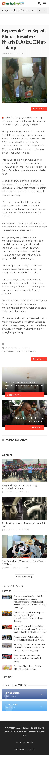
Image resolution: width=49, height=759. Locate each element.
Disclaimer (37, 728)
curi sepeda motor (23, 348)
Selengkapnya (23, 577)
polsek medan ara (29, 351)
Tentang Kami (13, 728)
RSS (24, 735)
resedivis (10, 348)
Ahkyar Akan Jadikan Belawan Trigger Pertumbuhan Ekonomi (21, 487)
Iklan (26, 728)
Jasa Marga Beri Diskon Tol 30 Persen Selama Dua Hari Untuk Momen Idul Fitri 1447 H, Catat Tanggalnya (29, 647)
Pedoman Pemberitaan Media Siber (24, 731)
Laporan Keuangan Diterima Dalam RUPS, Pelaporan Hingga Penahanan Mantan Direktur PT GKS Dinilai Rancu (30, 629)
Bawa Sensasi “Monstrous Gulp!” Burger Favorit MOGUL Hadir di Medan (27, 658)
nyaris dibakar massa (11, 351)
